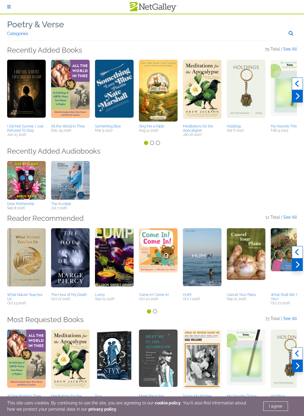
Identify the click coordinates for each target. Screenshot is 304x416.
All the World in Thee (68, 126)
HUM (187, 295)
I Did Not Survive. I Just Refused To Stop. (25, 128)
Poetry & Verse (35, 24)
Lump (99, 295)
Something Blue (108, 126)
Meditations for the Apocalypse (198, 128)
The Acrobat (61, 204)
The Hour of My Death (69, 295)
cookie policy (168, 403)
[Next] (297, 96)
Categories (17, 33)
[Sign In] (9, 7)
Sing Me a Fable (151, 126)
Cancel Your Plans (241, 295)
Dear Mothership (20, 204)
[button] (26, 91)
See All (290, 49)
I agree (275, 406)
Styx (98, 396)
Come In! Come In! (154, 295)
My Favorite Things (286, 126)
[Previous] (297, 84)
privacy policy (102, 409)
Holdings (234, 126)
